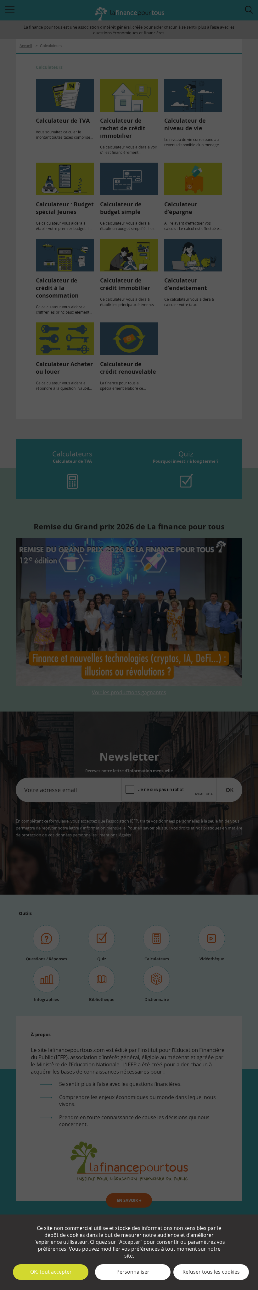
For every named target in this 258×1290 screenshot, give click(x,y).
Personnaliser (132, 1271)
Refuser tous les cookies (211, 1271)
